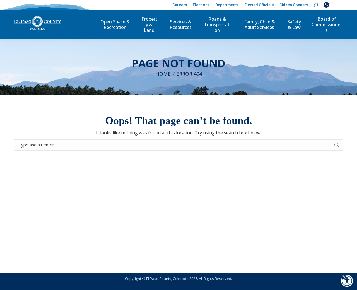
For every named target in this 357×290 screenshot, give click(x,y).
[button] (315, 5)
